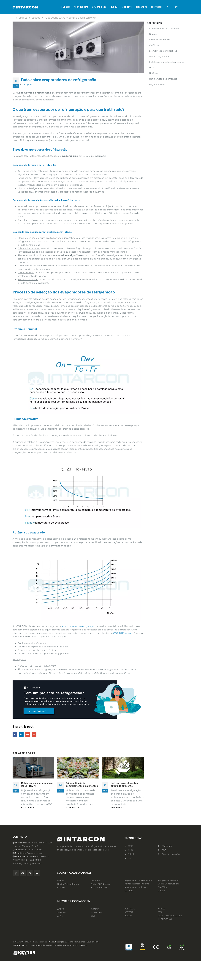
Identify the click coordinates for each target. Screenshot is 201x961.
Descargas (141, 7)
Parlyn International (168, 880)
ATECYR (61, 912)
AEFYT (60, 909)
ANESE (161, 909)
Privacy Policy (55, 942)
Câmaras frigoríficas (159, 39)
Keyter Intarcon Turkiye (137, 884)
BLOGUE (115, 7)
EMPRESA (65, 7)
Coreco (61, 887)
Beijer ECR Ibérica (100, 884)
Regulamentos (157, 84)
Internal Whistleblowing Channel (45, 945)
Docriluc (95, 880)
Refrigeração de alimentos (163, 78)
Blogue (28, 84)
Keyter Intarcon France (136, 887)
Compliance (79, 942)
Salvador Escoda (99, 887)
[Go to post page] (33, 768)
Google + (27, 734)
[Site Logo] (25, 7)
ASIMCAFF (96, 912)
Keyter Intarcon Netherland (139, 880)
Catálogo (154, 45)
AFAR (60, 916)
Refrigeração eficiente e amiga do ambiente (125, 784)
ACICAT (128, 915)
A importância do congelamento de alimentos (82, 784)
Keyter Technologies (68, 884)
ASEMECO (130, 909)
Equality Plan (92, 942)
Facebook (15, 734)
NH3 (121, 633)
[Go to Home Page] (13, 18)
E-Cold (161, 890)
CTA (160, 912)
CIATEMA (162, 887)
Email (34, 734)
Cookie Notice (67, 945)
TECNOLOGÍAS (81, 7)
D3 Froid (129, 890)
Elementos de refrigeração (163, 51)
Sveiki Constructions (168, 884)
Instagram (30, 873)
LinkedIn (21, 734)
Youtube (23, 873)
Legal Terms (67, 942)
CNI (93, 916)
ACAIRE (95, 909)
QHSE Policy (81, 945)
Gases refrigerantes (159, 56)
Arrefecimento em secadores (164, 28)
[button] (167, 7)
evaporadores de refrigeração (78, 626)
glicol (128, 633)
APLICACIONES (99, 7)
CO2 (115, 633)
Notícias (153, 73)
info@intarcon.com (32, 853)
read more (27, 807)
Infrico (60, 880)
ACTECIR (129, 912)
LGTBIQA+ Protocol (21, 945)
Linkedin (37, 873)
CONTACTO (156, 7)
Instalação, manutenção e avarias (166, 62)
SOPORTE (127, 7)
